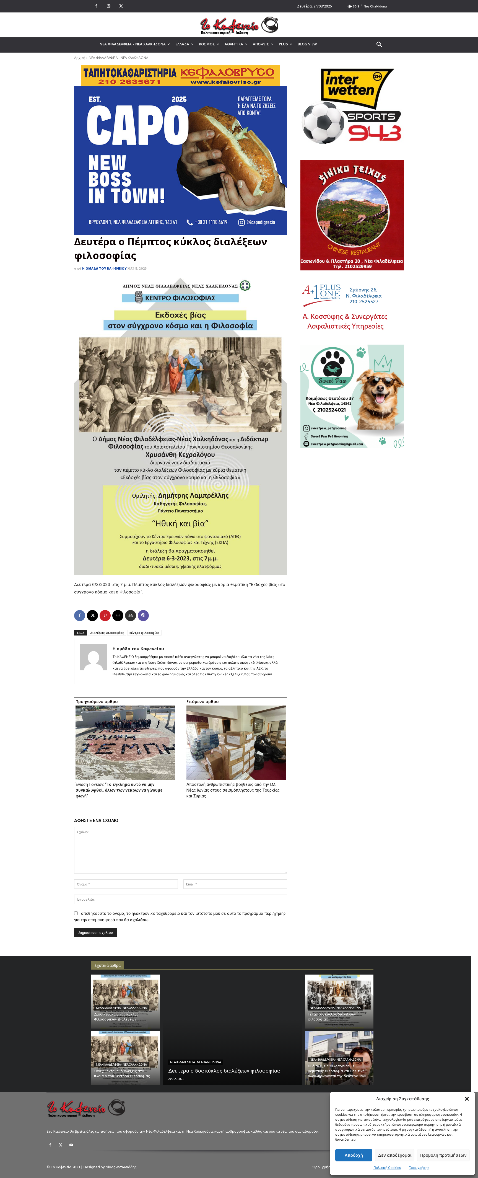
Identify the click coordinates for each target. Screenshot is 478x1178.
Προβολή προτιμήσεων (443, 1155)
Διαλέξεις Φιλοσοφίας (107, 633)
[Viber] (143, 615)
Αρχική (79, 57)
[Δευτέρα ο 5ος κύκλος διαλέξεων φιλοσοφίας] (232, 1030)
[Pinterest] (105, 615)
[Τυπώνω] (130, 615)
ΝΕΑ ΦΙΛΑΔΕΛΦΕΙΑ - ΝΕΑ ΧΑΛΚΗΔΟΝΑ (118, 57)
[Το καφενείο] (239, 24)
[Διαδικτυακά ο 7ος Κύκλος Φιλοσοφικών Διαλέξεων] (125, 1002)
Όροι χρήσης (419, 1168)
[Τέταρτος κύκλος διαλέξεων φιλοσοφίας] (339, 1002)
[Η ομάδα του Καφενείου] (93, 661)
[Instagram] (108, 6)
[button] (467, 1099)
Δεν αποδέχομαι (394, 1155)
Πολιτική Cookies (387, 1168)
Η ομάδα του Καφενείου (104, 268)
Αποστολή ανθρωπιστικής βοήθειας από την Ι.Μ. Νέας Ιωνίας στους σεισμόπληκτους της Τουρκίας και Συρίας (233, 790)
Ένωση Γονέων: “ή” (119, 790)
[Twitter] (60, 1145)
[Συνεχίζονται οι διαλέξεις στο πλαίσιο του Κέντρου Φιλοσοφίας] (125, 1058)
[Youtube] (71, 1145)
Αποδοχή (354, 1155)
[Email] (117, 615)
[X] (121, 6)
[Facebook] (96, 6)
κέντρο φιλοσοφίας (144, 633)
